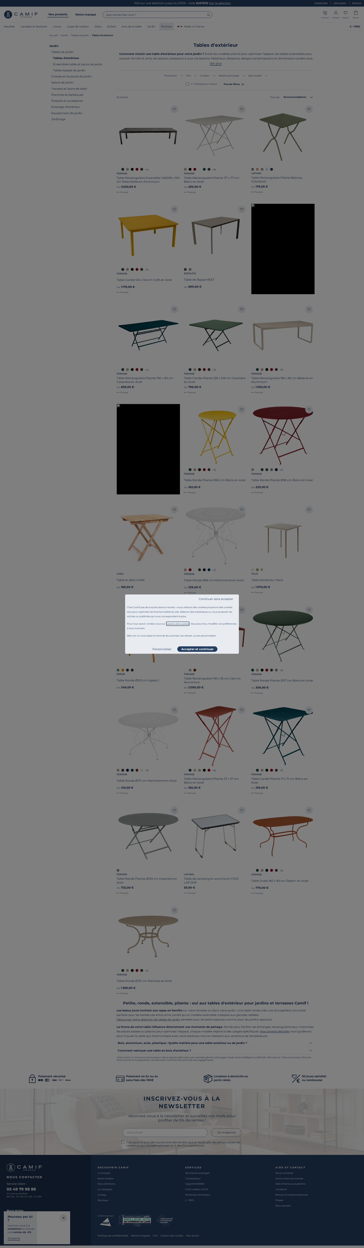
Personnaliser (162, 649)
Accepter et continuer (197, 649)
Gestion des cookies (177, 623)
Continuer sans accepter (216, 599)
